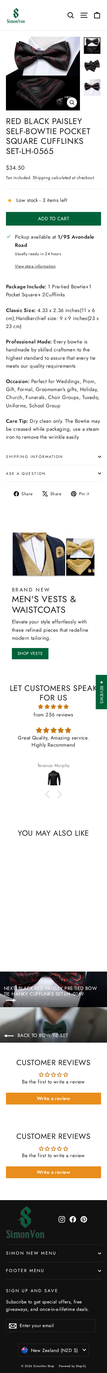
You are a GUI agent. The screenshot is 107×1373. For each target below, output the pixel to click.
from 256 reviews (53, 714)
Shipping (41, 178)
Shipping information (34, 456)
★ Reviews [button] (102, 692)
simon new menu (31, 1253)
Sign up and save (32, 1290)
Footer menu (25, 1270)
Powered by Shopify (72, 1366)
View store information (35, 266)
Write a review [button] (53, 1098)
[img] (53, 706)
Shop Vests (30, 653)
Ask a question (26, 473)
